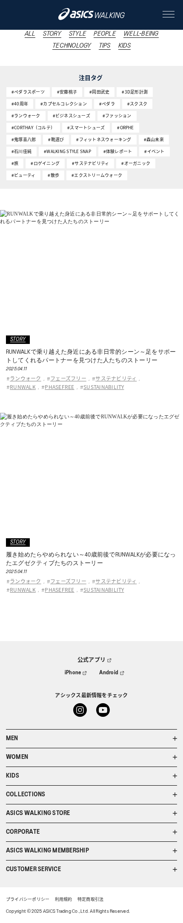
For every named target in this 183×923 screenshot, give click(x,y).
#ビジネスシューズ (71, 115)
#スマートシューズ (86, 127)
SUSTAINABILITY (103, 386)
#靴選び (56, 139)
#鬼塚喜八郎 (23, 139)
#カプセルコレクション (63, 103)
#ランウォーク (25, 115)
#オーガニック (135, 163)
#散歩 (53, 175)
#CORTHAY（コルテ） (33, 127)
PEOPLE (104, 34)
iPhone (73, 672)
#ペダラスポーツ (28, 91)
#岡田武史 (99, 91)
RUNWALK (23, 386)
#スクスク (137, 103)
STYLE (77, 34)
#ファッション (117, 115)
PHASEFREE (59, 386)
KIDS (124, 46)
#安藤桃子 (67, 91)
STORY (52, 34)
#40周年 (19, 103)
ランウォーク (25, 378)
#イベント (154, 151)
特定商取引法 (90, 900)
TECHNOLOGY (71, 46)
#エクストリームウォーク (96, 175)
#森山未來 (154, 139)
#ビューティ (23, 175)
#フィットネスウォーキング (103, 139)
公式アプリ (91, 660)
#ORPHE (125, 127)
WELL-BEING (140, 34)
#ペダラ (107, 103)
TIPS (105, 46)
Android (109, 672)
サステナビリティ (116, 378)
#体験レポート (117, 151)
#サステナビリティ (90, 163)
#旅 (14, 163)
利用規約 (63, 900)
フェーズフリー (68, 378)
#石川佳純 (21, 151)
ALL (30, 34)
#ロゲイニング (45, 163)
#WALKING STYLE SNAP (67, 151)
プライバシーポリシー (27, 900)
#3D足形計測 (135, 91)
